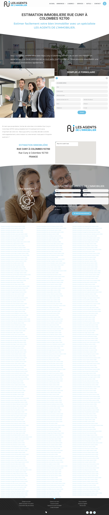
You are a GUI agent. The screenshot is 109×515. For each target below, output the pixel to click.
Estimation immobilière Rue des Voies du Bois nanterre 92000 (50, 232)
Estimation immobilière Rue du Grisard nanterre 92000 (13, 489)
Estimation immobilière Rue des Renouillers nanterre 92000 (50, 363)
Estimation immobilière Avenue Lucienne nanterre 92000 (85, 267)
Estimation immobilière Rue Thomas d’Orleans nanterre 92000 (86, 369)
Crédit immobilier (54, 507)
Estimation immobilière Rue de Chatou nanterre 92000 (13, 284)
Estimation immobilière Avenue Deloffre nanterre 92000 (84, 299)
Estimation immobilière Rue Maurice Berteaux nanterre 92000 (14, 404)
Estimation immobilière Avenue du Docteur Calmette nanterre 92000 (87, 234)
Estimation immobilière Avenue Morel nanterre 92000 (84, 390)
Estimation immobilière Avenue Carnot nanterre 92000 (13, 294)
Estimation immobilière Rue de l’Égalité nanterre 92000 (48, 412)
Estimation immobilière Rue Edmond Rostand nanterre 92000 (50, 468)
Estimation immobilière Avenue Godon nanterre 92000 (84, 359)
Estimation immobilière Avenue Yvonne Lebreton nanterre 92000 (15, 286)
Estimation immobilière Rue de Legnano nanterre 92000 (49, 278)
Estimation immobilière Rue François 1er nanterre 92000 (84, 350)
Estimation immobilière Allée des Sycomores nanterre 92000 (85, 458)
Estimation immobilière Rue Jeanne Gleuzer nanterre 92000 (85, 328)
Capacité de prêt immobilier (54, 505)
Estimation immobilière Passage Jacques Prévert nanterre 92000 (51, 276)
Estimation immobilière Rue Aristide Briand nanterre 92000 (85, 454)
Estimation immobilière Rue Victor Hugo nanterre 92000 (13, 433)
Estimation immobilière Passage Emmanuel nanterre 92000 (13, 292)
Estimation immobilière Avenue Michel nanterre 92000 (48, 317)
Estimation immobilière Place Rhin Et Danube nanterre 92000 (14, 493)
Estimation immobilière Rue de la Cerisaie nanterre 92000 (13, 280)
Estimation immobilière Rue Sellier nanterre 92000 (12, 332)
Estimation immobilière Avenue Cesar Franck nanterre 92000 (85, 464)
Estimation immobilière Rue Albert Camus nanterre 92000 (85, 479)
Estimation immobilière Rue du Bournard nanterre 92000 (84, 247)
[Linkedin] (94, 512)
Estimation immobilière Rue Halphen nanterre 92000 (48, 464)
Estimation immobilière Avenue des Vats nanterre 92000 (49, 473)
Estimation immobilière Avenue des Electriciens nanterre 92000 (86, 357)
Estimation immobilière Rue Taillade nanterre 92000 (48, 307)
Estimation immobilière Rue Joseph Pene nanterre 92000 (49, 435)
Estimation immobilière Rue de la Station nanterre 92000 (49, 251)
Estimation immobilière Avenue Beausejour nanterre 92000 (14, 328)
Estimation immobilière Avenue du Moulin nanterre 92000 (13, 373)
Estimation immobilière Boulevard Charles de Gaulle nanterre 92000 (87, 442)
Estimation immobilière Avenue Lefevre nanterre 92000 (84, 236)
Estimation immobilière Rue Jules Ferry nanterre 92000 (12, 245)
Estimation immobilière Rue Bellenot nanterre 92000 (12, 348)
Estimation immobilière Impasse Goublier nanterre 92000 (84, 481)
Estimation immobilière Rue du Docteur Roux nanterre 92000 (50, 462)
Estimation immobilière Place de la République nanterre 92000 (86, 386)
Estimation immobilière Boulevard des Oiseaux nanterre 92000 (14, 338)
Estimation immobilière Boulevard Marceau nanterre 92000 (85, 473)
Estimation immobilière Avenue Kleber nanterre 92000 (84, 352)
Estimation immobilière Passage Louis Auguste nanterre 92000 (86, 297)
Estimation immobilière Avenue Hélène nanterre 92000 (49, 290)
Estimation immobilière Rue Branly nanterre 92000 (48, 315)
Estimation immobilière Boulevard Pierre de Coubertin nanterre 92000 (52, 466)
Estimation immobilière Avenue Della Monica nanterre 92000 (14, 270)
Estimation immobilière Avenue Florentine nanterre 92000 (49, 487)
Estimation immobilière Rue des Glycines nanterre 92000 (49, 475)
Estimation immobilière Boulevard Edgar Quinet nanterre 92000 (86, 375)
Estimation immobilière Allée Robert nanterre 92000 (48, 493)
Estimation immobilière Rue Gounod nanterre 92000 (48, 383)
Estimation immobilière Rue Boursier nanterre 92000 (12, 440)
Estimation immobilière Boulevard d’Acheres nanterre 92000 (14, 257)
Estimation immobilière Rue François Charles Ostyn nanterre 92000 (15, 241)
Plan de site (83, 505)
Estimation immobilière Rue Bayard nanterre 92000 (48, 357)
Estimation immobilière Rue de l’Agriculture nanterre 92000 (14, 479)
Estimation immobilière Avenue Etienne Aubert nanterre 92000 (86, 489)
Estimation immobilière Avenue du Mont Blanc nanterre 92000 (50, 406)
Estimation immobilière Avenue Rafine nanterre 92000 (48, 301)
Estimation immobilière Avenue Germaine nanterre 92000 (85, 338)
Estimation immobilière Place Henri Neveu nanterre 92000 (85, 296)
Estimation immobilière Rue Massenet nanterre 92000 (84, 469)
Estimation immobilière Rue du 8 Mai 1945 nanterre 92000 (13, 342)
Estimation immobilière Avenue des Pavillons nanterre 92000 (85, 400)
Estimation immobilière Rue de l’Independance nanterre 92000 (50, 485)
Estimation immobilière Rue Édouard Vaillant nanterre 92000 (50, 296)
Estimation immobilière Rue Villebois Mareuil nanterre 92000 (14, 473)
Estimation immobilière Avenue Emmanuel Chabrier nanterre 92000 (51, 228)
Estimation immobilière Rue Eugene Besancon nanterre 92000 (50, 350)
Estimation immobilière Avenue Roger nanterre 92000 (84, 373)
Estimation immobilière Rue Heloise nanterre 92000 (12, 282)
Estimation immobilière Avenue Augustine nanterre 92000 (85, 361)
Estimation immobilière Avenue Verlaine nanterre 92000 (13, 330)
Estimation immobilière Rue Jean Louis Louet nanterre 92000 (14, 234)
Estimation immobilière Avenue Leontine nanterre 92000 (49, 444)
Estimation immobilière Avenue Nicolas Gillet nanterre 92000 (14, 485)
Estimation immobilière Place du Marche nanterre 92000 (13, 423)
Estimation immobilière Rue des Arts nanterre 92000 (83, 379)
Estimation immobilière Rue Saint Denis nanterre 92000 (84, 404)
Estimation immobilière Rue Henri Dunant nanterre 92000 (85, 278)
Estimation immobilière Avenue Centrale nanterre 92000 (49, 469)
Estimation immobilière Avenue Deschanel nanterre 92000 (85, 326)
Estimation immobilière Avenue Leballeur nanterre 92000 (85, 245)
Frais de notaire (54, 503)
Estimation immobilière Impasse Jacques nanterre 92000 (13, 466)
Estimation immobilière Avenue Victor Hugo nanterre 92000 (85, 307)
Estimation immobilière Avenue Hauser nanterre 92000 (49, 267)
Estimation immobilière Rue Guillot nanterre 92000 (48, 429)
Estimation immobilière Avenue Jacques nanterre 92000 (49, 431)
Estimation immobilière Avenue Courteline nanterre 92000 (13, 361)
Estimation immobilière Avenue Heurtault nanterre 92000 (13, 299)
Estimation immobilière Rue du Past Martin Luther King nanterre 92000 (16, 469)
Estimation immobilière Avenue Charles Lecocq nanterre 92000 (86, 280)
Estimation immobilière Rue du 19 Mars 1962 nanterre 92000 (50, 319)
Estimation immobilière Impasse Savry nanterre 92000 (48, 299)
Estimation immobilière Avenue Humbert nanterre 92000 (13, 354)
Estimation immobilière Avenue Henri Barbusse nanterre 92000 (14, 491)
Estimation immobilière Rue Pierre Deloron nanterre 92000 (49, 321)
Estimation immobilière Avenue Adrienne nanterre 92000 (13, 309)
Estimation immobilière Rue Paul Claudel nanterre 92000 (13, 290)
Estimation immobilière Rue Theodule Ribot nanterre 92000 (85, 412)
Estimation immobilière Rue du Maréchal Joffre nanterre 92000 (14, 435)
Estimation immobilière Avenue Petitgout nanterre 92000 (84, 435)
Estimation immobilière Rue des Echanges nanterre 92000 (85, 241)
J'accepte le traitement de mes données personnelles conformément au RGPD (75, 206)
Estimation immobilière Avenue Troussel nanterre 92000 (13, 458)
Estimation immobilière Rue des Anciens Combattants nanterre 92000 (87, 437)
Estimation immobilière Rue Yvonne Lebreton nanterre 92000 (85, 274)
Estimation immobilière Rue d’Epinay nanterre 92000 (83, 344)
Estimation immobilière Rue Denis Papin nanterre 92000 (49, 439)
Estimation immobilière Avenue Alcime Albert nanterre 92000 (50, 243)
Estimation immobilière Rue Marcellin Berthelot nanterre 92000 (14, 425)
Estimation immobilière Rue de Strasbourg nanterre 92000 (85, 456)
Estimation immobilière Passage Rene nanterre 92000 (84, 485)
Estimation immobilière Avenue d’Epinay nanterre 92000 (49, 398)
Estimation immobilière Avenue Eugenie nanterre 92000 (13, 452)
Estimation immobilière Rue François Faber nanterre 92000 (85, 440)
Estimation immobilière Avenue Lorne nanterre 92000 (48, 448)
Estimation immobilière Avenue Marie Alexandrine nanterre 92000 (15, 251)
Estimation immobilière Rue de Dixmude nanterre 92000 (49, 230)
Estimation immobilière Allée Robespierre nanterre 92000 (85, 444)
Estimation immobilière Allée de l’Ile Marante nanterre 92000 (50, 367)
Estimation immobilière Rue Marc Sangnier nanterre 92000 (49, 261)
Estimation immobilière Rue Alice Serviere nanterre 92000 (85, 408)
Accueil (52, 3)
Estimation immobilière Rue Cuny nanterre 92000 (47, 257)
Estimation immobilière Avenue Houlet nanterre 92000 (13, 346)
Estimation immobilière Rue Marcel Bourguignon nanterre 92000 (15, 278)
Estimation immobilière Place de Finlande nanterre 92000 (49, 400)
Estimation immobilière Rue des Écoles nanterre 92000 (84, 388)
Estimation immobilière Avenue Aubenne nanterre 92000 (49, 284)
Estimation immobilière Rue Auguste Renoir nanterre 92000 (85, 226)
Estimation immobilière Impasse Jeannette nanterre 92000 (85, 371)
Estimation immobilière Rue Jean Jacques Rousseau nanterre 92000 (87, 493)
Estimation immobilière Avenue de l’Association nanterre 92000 (14, 307)
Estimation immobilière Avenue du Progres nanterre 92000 (49, 342)
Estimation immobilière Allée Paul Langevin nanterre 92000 (13, 415)
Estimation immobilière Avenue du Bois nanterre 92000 (13, 326)
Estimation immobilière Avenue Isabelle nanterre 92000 (13, 228)
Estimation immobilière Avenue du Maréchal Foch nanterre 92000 (86, 477)
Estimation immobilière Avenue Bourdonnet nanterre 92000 (85, 383)
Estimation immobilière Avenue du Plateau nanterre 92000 (85, 452)
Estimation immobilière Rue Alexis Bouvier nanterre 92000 (49, 419)
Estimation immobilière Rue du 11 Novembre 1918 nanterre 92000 (86, 249)
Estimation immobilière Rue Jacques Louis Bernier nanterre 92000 (51, 305)
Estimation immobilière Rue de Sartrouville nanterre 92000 (13, 352)
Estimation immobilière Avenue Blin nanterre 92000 (83, 317)
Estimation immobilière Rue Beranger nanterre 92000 (12, 408)
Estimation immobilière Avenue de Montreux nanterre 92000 (14, 259)
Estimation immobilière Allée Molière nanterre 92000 (84, 355)
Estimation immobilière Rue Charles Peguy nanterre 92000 (49, 446)
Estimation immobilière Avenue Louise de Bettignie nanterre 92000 (15, 319)
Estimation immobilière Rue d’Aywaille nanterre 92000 (84, 288)
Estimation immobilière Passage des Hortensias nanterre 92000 (86, 232)
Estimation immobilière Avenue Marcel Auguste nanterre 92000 (14, 253)
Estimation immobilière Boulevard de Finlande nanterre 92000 (14, 288)
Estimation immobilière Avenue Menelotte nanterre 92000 (13, 400)
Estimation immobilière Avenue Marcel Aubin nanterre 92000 (50, 346)
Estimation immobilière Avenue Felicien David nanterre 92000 (50, 280)
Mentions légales (82, 503)
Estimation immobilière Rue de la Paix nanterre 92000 (84, 257)
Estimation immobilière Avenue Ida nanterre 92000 (83, 251)
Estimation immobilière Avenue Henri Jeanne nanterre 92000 (85, 394)
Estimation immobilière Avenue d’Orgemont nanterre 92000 (85, 354)
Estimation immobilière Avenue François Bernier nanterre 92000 (86, 270)
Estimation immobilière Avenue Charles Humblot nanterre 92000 (15, 379)
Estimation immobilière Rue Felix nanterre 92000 (47, 454)
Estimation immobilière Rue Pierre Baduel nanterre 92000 (13, 471)
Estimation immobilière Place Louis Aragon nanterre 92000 (13, 272)
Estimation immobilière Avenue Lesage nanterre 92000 (13, 238)
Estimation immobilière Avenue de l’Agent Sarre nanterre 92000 (50, 458)
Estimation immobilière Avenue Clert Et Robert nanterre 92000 (86, 238)
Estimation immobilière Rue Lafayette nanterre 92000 (12, 323)
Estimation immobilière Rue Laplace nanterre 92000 (83, 259)
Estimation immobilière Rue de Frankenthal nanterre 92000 (85, 334)
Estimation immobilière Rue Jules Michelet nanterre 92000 (49, 245)
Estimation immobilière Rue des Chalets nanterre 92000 (49, 497)
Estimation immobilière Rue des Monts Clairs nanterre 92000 (14, 336)
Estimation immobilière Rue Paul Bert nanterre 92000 (12, 392)
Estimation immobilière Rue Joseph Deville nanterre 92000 (49, 377)
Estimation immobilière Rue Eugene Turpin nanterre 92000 (13, 344)
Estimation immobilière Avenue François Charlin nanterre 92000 (86, 402)
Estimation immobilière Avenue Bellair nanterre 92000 (84, 305)
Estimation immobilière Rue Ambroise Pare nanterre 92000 (13, 317)
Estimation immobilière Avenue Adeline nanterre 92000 (49, 326)
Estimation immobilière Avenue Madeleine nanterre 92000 (13, 313)
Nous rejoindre (83, 501)
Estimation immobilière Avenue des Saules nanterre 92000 (49, 247)
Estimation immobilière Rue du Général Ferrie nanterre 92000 (14, 236)
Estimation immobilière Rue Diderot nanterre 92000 (48, 240)
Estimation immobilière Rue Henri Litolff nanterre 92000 (84, 336)
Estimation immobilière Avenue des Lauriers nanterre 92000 (50, 390)
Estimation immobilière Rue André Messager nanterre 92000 (50, 238)
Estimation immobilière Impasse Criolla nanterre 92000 (13, 305)
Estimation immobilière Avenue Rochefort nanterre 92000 (85, 301)
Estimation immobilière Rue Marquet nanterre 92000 (12, 388)
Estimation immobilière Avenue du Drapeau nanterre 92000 (50, 226)
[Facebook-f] (87, 512)
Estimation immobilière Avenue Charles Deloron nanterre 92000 (51, 288)
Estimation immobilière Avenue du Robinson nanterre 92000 (85, 410)
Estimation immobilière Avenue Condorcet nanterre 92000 (13, 261)
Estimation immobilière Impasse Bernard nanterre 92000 (49, 274)
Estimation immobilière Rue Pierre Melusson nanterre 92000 (50, 282)
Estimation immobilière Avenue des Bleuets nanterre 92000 (50, 249)
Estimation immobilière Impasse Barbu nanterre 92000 (48, 292)
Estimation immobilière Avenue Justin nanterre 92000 (84, 413)
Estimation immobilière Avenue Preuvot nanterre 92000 (13, 421)
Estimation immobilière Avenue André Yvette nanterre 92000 (14, 450)
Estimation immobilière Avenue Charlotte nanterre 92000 (13, 325)
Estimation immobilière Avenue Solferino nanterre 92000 (49, 323)
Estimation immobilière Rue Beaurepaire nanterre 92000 (84, 367)
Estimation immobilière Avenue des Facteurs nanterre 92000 (50, 413)
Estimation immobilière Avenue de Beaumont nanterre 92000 (14, 371)
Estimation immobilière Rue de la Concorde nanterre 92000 (50, 396)
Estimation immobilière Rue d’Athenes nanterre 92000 (48, 359)
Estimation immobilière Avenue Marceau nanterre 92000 (13, 247)
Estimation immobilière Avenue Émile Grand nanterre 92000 (14, 413)
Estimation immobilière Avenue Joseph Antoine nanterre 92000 (86, 398)
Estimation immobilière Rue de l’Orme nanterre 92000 (84, 433)
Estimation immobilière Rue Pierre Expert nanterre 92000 (13, 431)
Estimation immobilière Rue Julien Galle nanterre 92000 (13, 267)
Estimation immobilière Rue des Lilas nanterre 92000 (12, 265)
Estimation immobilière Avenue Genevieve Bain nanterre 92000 (15, 448)
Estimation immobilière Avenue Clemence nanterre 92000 (13, 350)
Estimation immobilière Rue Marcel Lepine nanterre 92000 (13, 406)
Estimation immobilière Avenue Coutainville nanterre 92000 (85, 290)
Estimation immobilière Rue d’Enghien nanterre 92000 (12, 394)
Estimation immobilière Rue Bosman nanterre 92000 (12, 240)
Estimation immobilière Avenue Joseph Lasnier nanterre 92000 (14, 315)
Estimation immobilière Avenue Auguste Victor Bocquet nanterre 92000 (16, 437)
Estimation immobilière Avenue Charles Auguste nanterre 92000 (15, 462)
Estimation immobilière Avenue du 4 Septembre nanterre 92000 (51, 344)
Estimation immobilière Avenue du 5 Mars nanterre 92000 (49, 481)
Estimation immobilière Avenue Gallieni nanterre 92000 (84, 450)
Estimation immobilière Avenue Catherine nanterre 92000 (49, 294)
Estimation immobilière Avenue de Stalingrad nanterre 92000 (85, 240)
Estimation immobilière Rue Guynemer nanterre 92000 (84, 261)
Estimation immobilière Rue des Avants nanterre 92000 (84, 406)
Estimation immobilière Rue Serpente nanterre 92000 (48, 408)
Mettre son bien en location (26, 503)
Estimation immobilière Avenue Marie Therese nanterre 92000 (86, 396)
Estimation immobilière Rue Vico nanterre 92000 (47, 477)
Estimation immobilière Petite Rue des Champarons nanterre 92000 (15, 321)
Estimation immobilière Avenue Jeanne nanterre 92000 (84, 315)
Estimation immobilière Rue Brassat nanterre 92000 (83, 321)
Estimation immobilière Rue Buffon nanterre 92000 (83, 421)
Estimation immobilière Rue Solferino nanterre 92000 (48, 297)
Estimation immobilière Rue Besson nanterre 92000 (12, 232)
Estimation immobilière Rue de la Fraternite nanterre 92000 (14, 369)
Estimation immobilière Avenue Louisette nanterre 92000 (13, 456)
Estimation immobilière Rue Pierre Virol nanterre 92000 (49, 241)
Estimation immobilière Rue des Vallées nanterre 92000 (13, 477)
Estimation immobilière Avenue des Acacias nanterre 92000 (14, 386)
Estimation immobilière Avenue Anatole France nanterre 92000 (86, 303)
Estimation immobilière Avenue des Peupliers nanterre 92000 (85, 323)
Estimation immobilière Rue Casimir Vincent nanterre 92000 (50, 373)
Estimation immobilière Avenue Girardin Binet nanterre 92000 (50, 265)
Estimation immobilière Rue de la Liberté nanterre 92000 (49, 410)
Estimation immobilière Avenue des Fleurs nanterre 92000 (49, 479)
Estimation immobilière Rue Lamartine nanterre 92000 (84, 294)
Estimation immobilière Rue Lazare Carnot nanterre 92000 (13, 487)
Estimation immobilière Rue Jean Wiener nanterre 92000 (49, 440)
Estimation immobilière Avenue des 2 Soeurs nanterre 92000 (14, 468)
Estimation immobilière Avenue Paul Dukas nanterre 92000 (85, 471)
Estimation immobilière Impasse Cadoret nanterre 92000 (84, 269)
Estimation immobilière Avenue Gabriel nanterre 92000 (49, 392)
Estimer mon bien (54, 501)
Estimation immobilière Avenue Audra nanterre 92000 (12, 412)
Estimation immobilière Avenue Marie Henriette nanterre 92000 (86, 272)
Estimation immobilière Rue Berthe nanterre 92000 (12, 230)
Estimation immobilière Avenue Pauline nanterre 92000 (13, 417)
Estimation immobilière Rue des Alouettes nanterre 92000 (13, 340)
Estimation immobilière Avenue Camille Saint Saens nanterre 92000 (87, 228)
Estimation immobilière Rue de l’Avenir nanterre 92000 (48, 355)
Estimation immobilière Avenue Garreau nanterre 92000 (49, 286)
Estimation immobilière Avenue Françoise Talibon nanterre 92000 (86, 439)
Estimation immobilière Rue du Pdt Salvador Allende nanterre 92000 (16, 274)
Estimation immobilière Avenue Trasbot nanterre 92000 (13, 384)
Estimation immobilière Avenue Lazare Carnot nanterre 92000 (86, 342)
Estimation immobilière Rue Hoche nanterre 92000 (83, 427)
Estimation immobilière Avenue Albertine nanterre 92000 (49, 334)
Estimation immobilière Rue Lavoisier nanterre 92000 (84, 462)
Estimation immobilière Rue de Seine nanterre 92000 (12, 296)
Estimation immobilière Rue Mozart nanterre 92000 (48, 234)
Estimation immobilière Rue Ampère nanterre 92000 (48, 384)
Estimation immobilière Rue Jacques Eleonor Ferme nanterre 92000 (51, 354)
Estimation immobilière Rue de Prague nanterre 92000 (84, 243)
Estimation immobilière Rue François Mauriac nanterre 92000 (50, 437)
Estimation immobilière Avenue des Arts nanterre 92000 (49, 330)
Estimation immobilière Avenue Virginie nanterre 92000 (13, 311)
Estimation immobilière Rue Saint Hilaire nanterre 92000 (84, 417)
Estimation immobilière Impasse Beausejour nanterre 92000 (50, 379)
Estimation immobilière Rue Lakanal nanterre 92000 (12, 243)
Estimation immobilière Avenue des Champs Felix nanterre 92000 (86, 311)
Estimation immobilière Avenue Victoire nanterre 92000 (49, 452)
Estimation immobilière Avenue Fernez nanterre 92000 (84, 346)
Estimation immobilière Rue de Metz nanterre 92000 (12, 301)
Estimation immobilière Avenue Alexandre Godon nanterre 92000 (51, 263)
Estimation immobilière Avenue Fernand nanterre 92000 (13, 390)
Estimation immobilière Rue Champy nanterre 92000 (12, 419)
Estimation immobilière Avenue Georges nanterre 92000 (49, 491)
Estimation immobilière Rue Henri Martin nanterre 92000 (49, 332)
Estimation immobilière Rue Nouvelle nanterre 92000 (48, 313)
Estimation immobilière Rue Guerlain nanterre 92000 (12, 263)
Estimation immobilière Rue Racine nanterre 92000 (12, 381)
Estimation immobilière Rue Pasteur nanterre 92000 (48, 394)
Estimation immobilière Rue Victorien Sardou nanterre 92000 (85, 286)
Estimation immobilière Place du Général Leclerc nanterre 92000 (15, 255)
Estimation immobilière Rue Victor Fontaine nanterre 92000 (14, 357)
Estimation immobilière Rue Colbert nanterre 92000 (83, 284)
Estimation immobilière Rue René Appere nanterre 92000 (85, 448)
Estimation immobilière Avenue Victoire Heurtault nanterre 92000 (51, 483)
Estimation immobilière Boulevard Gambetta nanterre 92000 (50, 404)
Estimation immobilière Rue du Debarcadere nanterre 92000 (50, 365)
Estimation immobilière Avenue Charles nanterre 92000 (84, 415)
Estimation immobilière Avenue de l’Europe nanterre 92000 (85, 491)
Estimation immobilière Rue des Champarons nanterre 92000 (50, 255)
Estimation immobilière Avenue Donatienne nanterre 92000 (85, 255)
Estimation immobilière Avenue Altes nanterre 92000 (12, 367)
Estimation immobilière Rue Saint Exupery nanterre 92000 (13, 365)
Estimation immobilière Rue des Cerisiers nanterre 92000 (13, 483)
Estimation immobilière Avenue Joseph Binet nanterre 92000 (14, 402)
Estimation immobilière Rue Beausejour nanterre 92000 (84, 282)
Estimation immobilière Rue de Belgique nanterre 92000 (84, 495)
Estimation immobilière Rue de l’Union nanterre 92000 (48, 388)
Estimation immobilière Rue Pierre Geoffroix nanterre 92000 (14, 410)
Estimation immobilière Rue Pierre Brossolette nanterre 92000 (86, 363)
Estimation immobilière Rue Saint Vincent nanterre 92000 (85, 340)
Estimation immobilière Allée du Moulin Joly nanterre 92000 (85, 384)
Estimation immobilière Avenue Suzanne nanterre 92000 (13, 429)
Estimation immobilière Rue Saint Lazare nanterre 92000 (49, 471)
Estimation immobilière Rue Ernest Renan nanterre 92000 (49, 402)
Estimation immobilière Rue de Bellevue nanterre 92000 (49, 236)
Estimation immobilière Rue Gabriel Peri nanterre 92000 (49, 352)
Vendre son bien (26, 501)
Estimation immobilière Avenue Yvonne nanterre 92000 (84, 392)
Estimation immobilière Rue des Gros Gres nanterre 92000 (49, 442)
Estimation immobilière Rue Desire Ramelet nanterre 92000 (14, 303)
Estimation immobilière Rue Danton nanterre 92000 (12, 396)
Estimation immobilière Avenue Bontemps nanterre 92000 (13, 446)
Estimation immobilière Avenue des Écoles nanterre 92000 (49, 303)
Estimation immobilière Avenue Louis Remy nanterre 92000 (85, 483)
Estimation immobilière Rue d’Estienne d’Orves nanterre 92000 (50, 336)
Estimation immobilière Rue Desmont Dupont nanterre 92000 (50, 328)
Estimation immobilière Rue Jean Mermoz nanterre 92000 (13, 269)
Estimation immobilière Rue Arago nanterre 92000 (83, 332)
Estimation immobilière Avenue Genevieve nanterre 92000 (49, 417)
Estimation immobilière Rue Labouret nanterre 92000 (48, 371)
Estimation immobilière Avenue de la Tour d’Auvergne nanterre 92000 (87, 425)
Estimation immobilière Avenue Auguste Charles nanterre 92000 (15, 439)
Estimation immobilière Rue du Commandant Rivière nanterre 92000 (51, 270)
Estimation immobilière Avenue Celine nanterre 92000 (12, 363)
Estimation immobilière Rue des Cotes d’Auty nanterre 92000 (14, 377)
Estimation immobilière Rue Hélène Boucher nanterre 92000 (50, 489)
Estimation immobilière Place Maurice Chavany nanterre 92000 (50, 253)
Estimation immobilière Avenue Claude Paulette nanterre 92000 (15, 375)
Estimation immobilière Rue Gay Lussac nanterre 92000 (49, 269)
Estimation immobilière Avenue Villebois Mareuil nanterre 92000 (15, 398)
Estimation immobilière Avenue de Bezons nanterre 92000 (49, 309)
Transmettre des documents (26, 505)
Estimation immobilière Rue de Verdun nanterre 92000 (84, 365)
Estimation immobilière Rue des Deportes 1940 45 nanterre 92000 (51, 369)
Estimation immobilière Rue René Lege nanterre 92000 (49, 311)
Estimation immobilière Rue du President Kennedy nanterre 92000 (87, 292)
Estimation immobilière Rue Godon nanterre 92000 (83, 319)
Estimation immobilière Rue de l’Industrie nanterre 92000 (13, 427)
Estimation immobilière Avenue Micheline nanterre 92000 (85, 423)
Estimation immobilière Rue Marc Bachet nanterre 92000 (84, 263)
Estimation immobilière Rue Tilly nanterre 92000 (47, 423)
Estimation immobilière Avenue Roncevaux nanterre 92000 (85, 230)
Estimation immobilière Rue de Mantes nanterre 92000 (13, 442)
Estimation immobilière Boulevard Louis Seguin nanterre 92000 (86, 377)
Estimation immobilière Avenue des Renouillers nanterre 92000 (14, 454)
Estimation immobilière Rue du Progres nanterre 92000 (49, 427)
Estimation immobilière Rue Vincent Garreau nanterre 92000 (85, 468)
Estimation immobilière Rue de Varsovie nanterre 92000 (49, 338)
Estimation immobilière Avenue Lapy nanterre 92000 (83, 330)
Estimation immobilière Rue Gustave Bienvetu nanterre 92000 (14, 297)
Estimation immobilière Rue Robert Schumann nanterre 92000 (86, 253)
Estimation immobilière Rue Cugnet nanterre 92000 (48, 325)
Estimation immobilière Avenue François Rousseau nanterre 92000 (87, 431)
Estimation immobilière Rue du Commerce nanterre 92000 (49, 386)
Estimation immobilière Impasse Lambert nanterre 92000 (13, 276)
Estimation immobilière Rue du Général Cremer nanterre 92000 (50, 425)
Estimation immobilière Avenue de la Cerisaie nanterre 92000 (85, 487)
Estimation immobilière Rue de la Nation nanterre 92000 (49, 456)
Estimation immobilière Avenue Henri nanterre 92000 (84, 429)
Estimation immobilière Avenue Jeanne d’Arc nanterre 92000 (50, 361)
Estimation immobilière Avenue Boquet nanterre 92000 (13, 226)
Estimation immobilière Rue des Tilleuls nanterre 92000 (84, 466)
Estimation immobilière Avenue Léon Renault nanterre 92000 (14, 495)
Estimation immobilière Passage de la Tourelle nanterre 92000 (50, 375)
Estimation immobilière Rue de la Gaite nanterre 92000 (13, 464)
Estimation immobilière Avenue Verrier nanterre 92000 (13, 334)
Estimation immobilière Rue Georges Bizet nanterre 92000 (85, 325)
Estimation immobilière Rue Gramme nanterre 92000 (48, 495)
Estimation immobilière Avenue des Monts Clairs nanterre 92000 (86, 309)
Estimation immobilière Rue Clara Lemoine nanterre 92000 (85, 475)
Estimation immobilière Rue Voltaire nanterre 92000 (83, 419)
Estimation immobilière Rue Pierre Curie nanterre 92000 (13, 497)
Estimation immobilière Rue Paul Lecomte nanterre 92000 (85, 313)
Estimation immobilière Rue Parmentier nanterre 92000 (13, 359)
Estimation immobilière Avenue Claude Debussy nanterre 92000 (51, 259)
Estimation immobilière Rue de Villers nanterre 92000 (84, 348)
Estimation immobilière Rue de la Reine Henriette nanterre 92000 (15, 249)
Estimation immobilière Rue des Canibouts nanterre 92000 (85, 381)
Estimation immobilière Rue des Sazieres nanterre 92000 (13, 355)
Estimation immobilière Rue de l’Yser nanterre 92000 (83, 446)
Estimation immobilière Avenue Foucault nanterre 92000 (49, 340)
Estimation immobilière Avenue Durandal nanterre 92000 (84, 265)
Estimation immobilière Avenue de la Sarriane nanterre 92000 (14, 475)
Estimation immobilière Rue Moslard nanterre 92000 (12, 383)
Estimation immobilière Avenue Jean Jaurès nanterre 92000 (49, 421)
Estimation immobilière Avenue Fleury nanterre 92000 (48, 348)
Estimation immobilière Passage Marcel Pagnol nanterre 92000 (50, 433)
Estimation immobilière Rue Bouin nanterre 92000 (47, 272)
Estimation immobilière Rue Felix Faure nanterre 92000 (13, 444)
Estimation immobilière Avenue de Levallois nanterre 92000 (14, 460)
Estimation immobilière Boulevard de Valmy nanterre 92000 (50, 450)
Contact (97, 3)
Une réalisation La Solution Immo (55, 512)
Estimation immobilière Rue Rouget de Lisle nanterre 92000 (50, 381)
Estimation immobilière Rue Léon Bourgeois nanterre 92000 (85, 276)
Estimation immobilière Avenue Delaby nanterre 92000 (84, 460)
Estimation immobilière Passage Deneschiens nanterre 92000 (14, 481)
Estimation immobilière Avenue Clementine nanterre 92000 (50, 415)
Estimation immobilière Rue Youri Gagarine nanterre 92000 (49, 460)
